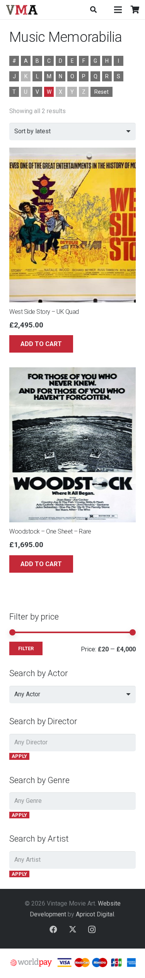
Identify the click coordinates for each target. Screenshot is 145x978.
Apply (19, 756)
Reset (101, 92)
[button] (93, 9)
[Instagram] (92, 929)
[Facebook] (53, 929)
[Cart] (135, 9)
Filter (26, 648)
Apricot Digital (95, 914)
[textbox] (27, 694)
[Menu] (118, 9)
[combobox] (72, 694)
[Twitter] (72, 929)
